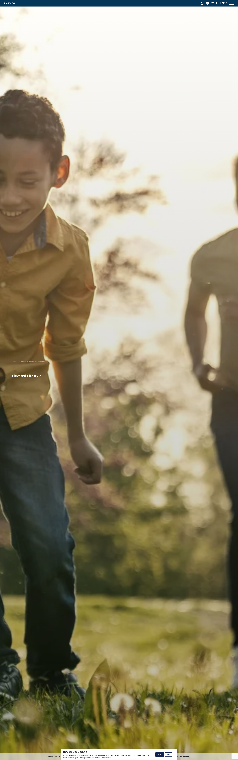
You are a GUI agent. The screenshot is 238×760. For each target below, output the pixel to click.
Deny (168, 754)
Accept (159, 754)
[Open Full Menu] (231, 3)
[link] (18, 3)
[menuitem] (214, 3)
